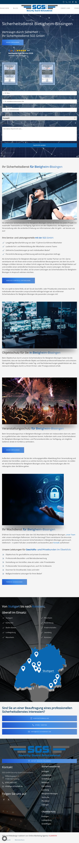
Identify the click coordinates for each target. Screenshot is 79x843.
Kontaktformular (41, 718)
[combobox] (39, 118)
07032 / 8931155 (41, 725)
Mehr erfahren (12, 42)
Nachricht (5, 123)
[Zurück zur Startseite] (39, 8)
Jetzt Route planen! (41, 761)
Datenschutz (20, 840)
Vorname (5, 90)
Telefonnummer (6, 107)
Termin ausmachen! (14, 582)
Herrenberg (46, 786)
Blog (15, 8)
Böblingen (45, 782)
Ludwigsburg (47, 775)
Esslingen (45, 771)
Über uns (65, 8)
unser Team (70, 535)
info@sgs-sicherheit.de (41, 731)
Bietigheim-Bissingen (50, 793)
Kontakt (56, 543)
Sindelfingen (46, 779)
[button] (4, 838)
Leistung (4, 115)
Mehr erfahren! (13, 450)
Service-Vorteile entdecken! (18, 280)
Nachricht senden (39, 145)
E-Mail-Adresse (7, 98)
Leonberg (45, 790)
